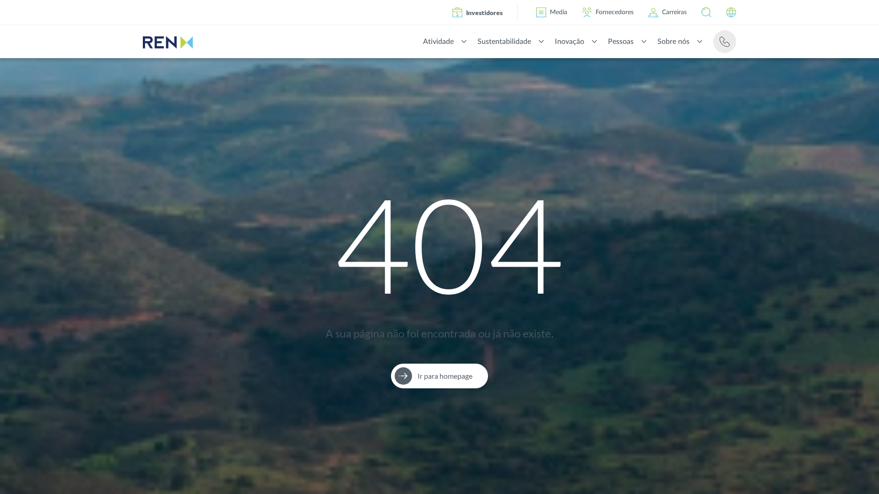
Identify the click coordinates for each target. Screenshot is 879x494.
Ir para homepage (445, 375)
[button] (706, 12)
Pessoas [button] (621, 41)
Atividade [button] (438, 41)
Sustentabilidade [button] (504, 41)
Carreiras (674, 12)
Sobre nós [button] (673, 41)
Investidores (484, 12)
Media (558, 12)
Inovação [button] (569, 41)
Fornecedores (615, 12)
